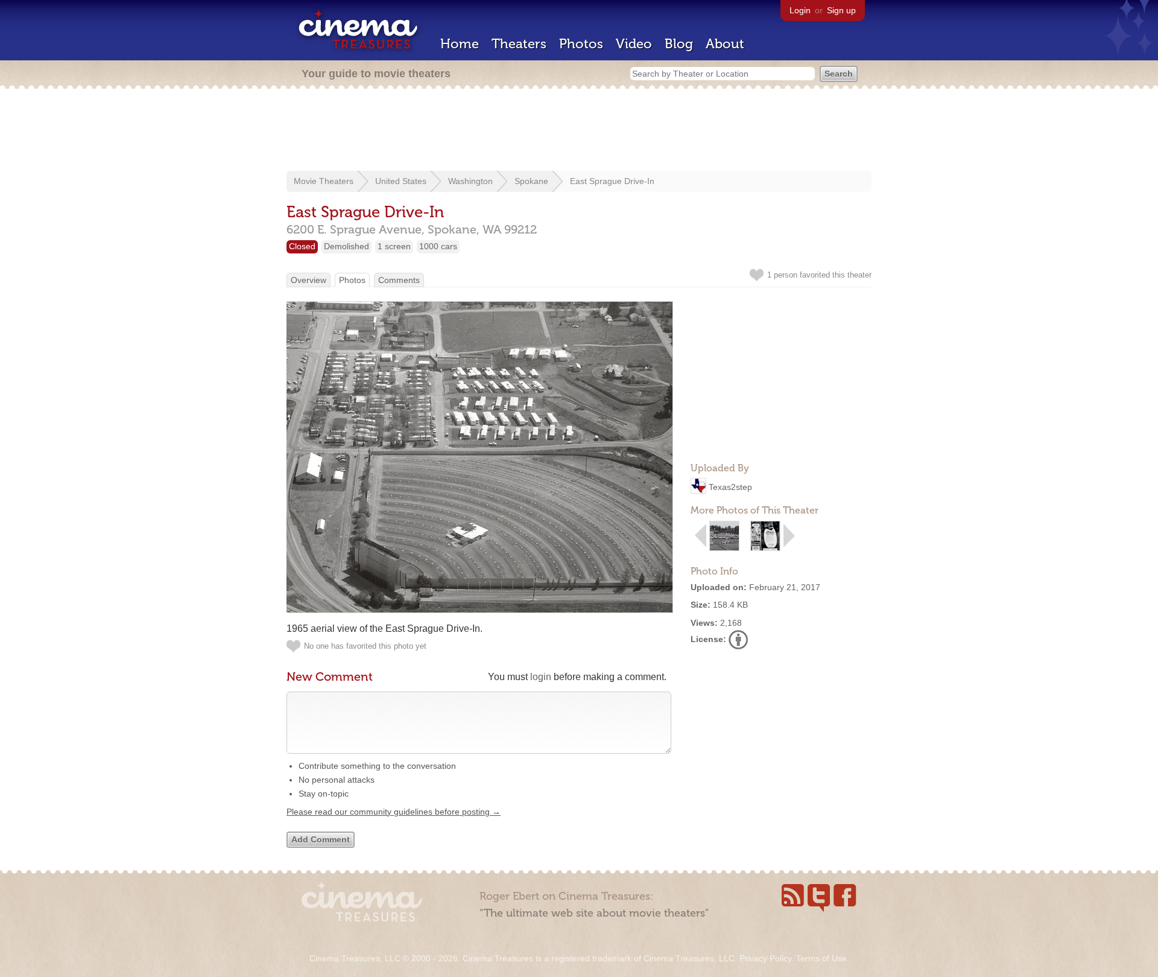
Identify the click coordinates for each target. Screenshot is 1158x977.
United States (400, 181)
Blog (679, 44)
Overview (308, 280)
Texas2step (730, 487)
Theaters (519, 44)
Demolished (346, 246)
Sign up (841, 10)
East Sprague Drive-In (612, 181)
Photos (581, 44)
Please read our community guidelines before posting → (393, 811)
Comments (399, 280)
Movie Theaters (323, 181)
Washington (470, 181)
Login (800, 10)
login (540, 677)
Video (634, 44)
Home (459, 44)
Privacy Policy (765, 958)
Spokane (531, 181)
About (725, 44)
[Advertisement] (579, 131)
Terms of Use (821, 958)
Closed (302, 246)
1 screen (394, 246)
